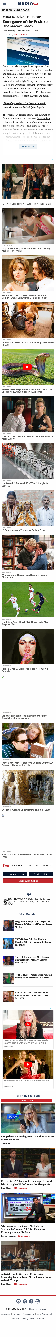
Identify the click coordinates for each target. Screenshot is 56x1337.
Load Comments (28, 880)
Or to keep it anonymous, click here (32, 901)
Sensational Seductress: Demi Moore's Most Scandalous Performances (24, 717)
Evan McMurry (9, 31)
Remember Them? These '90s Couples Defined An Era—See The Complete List (27, 764)
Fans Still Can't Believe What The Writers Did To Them (27, 855)
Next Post (39, 874)
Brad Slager (6, 1188)
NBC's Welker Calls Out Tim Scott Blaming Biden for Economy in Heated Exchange (33, 941)
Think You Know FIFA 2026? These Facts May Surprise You (25, 623)
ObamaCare (31, 865)
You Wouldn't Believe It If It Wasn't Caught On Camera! (25, 484)
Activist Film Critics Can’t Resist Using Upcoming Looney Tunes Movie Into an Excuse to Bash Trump (26, 1277)
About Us (33, 1309)
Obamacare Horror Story (19, 114)
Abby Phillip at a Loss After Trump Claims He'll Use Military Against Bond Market (32, 959)
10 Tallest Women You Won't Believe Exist (23, 530)
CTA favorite (7, 245)
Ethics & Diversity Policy (23, 1319)
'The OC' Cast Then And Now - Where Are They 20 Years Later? (27, 437)
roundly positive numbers (27, 125)
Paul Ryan (46, 865)
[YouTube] (18, 1301)
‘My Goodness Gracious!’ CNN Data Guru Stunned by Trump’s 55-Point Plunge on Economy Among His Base (23, 1229)
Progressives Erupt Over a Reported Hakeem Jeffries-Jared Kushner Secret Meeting (33, 924)
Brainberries (6, 201)
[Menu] (6, 3)
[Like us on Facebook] (31, 1301)
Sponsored (6, 1143)
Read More (28, 146)
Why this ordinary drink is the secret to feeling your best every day (26, 249)
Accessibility (28, 1314)
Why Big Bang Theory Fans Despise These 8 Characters (24, 576)
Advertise (5, 1314)
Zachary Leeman (8, 1236)
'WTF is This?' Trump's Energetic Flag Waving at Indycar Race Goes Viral (33, 976)
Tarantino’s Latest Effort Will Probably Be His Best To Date (28, 343)
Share (8, 34)
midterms (17, 865)
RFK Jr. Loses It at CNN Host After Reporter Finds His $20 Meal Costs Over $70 (31, 995)
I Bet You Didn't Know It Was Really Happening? (26, 204)
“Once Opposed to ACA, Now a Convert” (24, 103)
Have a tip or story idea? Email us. (32, 898)
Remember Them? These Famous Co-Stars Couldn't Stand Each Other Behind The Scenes (26, 296)
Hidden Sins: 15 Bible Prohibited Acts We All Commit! (25, 670)
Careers (44, 1309)
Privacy (16, 1314)
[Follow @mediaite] (25, 1301)
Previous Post (17, 874)
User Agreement (44, 1314)
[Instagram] (38, 1301)
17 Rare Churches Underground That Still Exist (26, 810)
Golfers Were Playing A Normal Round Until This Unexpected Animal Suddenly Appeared (27, 390)
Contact (40, 1319)
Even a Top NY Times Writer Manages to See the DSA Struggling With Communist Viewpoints (27, 1182)
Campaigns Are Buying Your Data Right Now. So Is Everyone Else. (27, 1137)
